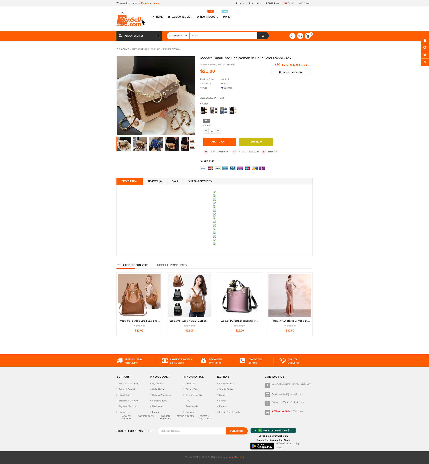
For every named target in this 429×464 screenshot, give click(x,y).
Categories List (226, 383)
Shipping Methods (200, 181)
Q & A (175, 181)
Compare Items (159, 400)
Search (222, 400)
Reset (206, 121)
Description (129, 181)
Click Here (298, 411)
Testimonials (192, 406)
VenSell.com (238, 457)
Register (145, 3)
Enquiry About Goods (229, 412)
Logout (156, 412)
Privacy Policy (193, 389)
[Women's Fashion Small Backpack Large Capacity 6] (189, 295)
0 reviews (216, 65)
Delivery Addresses (161, 395)
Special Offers (226, 389)
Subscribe (236, 431)
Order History (158, 389)
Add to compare (248, 151)
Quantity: (207, 125)
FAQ (188, 400)
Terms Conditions (194, 395)
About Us (190, 383)
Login (156, 3)
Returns (223, 406)
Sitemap (190, 412)
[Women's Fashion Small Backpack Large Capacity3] (139, 295)
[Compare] (300, 36)
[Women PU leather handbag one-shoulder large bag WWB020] (239, 295)
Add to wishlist (220, 151)
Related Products (132, 265)
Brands (222, 395)
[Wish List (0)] (292, 36)
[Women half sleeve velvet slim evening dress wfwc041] (289, 295)
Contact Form (297, 402)
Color (205, 103)
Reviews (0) (154, 181)
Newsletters (158, 406)
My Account (158, 383)
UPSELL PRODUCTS (172, 265)
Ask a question (229, 65)
